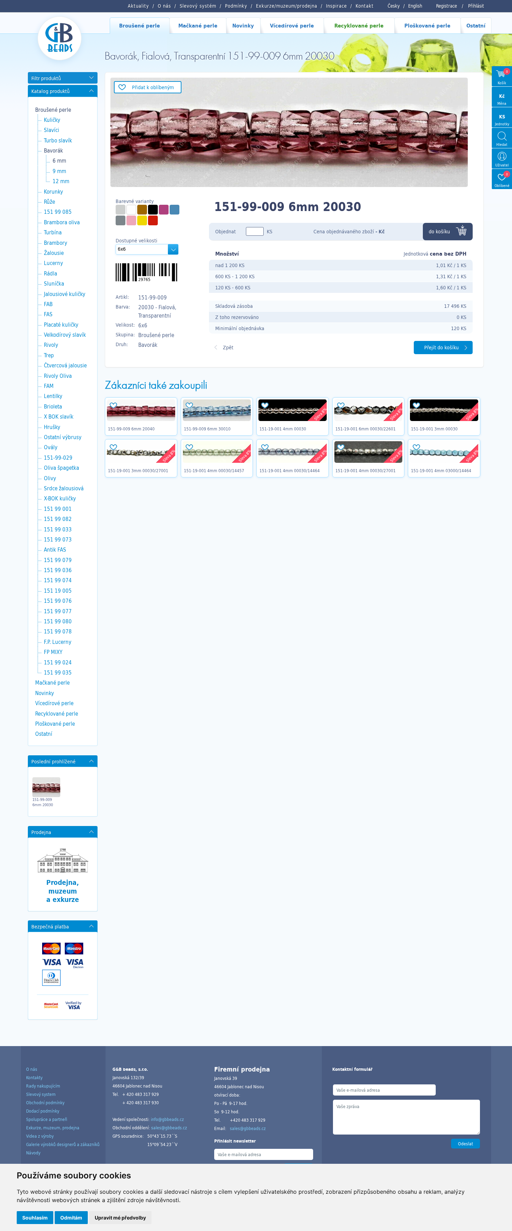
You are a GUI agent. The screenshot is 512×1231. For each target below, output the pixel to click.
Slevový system (41, 1094)
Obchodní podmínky (45, 1102)
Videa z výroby (40, 1136)
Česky (394, 5)
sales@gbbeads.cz (169, 1127)
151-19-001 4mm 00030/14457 (214, 470)
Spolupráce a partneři (46, 1119)
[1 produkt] (120, 210)
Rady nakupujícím (43, 1086)
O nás (31, 1069)
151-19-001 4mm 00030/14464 (289, 470)
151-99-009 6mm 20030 (42, 802)
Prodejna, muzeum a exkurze (62, 891)
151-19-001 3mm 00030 (434, 429)
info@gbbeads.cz (167, 1119)
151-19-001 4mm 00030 (282, 429)
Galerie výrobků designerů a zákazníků (63, 1144)
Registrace (446, 5)
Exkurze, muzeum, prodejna (52, 1127)
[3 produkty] (153, 210)
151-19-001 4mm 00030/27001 (365, 470)
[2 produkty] (120, 220)
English (415, 5)
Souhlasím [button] (35, 1218)
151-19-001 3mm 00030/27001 (138, 470)
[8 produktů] (142, 210)
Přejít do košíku (441, 347)
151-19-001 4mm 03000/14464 (441, 470)
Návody (33, 1153)
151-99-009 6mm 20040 (131, 429)
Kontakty (34, 1077)
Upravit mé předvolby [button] (120, 1218)
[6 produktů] (131, 210)
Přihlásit (476, 5)
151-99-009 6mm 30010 (207, 429)
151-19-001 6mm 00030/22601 (365, 429)
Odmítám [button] (71, 1218)
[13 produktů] (174, 210)
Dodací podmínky (42, 1111)
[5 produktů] (164, 210)
